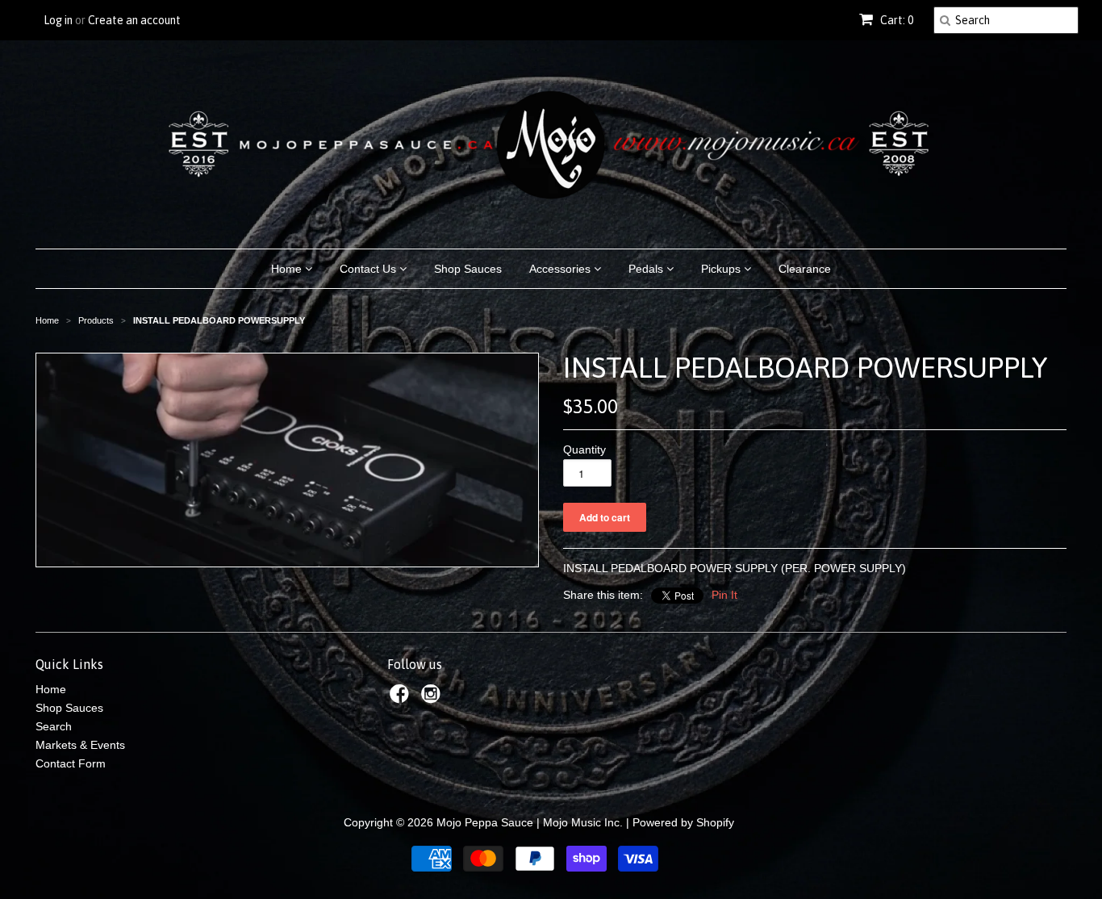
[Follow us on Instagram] (433, 698)
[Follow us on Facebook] (402, 698)
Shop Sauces (468, 268)
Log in (58, 20)
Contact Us (369, 268)
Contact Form (70, 763)
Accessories (561, 268)
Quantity (584, 449)
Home (288, 268)
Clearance (804, 268)
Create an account (134, 20)
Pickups (722, 268)
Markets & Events (80, 744)
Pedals (647, 268)
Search (53, 726)
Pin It (724, 594)
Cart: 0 (895, 20)
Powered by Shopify (683, 822)
